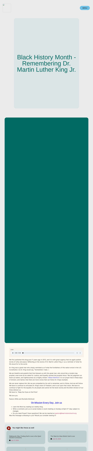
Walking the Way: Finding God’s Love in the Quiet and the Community (25, 436)
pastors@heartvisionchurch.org (65, 413)
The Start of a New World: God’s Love (63, 436)
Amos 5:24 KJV (53, 378)
